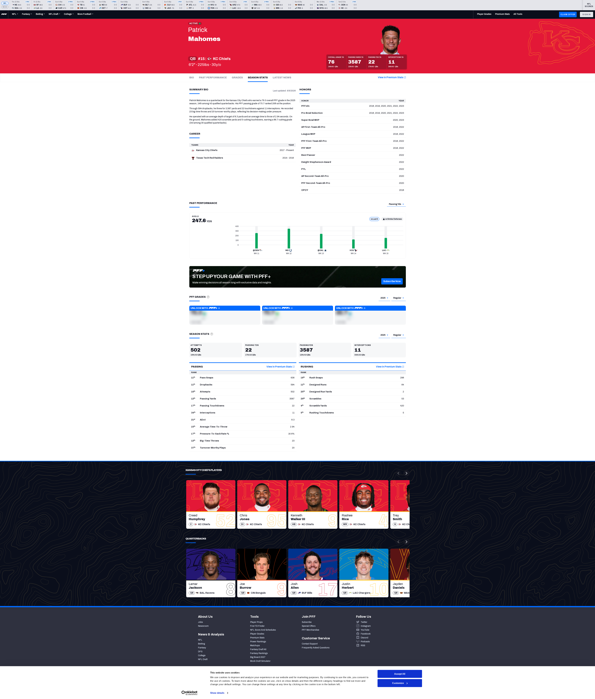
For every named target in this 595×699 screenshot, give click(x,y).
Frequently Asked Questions (315, 648)
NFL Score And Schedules (263, 630)
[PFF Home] (4, 14)
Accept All (399, 674)
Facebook (366, 634)
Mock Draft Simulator (260, 661)
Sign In (586, 14)
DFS (200, 651)
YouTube (365, 630)
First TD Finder (257, 626)
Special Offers (308, 626)
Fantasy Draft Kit (258, 649)
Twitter (364, 622)
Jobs (200, 622)
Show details (217, 693)
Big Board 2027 (257, 657)
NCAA (5, 7)
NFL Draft (203, 659)
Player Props (256, 622)
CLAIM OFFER (567, 14)
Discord (364, 638)
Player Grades (257, 634)
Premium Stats (257, 638)
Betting (201, 644)
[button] (392, 281)
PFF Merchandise (310, 630)
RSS (363, 645)
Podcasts (365, 641)
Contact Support (310, 644)
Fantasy (202, 648)
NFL (5, 3)
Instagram (366, 626)
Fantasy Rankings (259, 653)
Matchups (255, 645)
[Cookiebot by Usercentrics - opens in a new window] (189, 693)
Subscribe (307, 622)
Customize (398, 683)
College (201, 655)
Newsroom (203, 626)
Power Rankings (258, 641)
